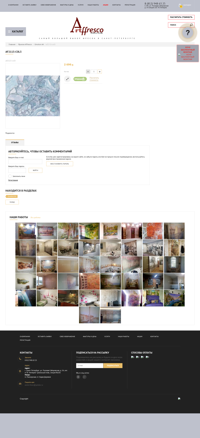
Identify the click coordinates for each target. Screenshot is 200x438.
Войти (35, 170)
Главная (12, 44)
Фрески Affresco (25, 44)
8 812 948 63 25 (31, 360)
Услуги (80, 5)
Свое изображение (48, 5)
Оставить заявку (29, 5)
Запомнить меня (18, 176)
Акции (105, 5)
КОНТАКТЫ (116, 5)
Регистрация (130, 5)
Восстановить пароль (59, 164)
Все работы (35, 217)
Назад (12, 202)
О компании (13, 5)
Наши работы (93, 5)
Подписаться (113, 365)
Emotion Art (39, 44)
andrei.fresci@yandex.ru (34, 385)
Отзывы (15, 142)
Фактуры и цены (66, 5)
